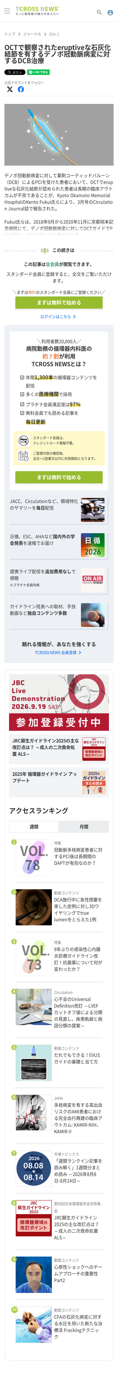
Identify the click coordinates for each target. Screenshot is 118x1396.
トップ (9, 34)
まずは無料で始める (59, 302)
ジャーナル (32, 34)
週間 (34, 826)
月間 (84, 826)
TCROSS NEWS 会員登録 (59, 652)
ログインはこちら (59, 317)
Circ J (54, 34)
